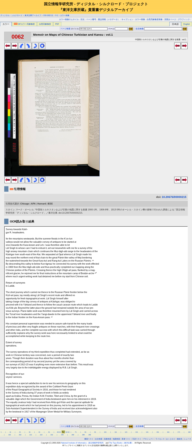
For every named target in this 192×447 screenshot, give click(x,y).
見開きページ (170, 19)
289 (83, 435)
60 (58, 432)
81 (85, 432)
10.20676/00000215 (174, 196)
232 (51, 435)
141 (147, 432)
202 (20, 435)
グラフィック (184, 19)
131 (136, 432)
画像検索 (107, 439)
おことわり (170, 439)
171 (179, 432)
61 (60, 432)
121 (126, 432)
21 (20, 432)
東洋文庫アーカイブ (33, 15)
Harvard (41, 204)
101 (105, 432)
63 (66, 432)
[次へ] (14, 48)
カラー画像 (64, 15)
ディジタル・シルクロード (11, 15)
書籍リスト (88, 439)
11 (10, 432)
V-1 (56, 15)
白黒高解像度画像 (154, 19)
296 (89, 435)
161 (168, 432)
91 (95, 432)
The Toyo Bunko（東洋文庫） (121, 443)
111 (116, 432)
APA (33, 204)
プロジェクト (148, 439)
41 (39, 432)
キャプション (127, 19)
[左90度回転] (21, 48)
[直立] (42, 48)
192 (9, 435)
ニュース (187, 439)
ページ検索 (65, 29)
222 (41, 435)
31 (30, 432)
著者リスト (126, 439)
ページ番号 (91, 19)
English (186, 24)
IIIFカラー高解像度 (26, 24)
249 (62, 435)
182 (189, 432)
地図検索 (116, 439)
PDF (57, 24)
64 (68, 432)
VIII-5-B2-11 (48, 15)
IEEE (50, 204)
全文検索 (140, 29)
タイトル (75, 29)
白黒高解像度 (45, 24)
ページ (111, 29)
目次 (82, 19)
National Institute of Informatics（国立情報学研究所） (83, 443)
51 (49, 432)
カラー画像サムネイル (69, 19)
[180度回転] (35, 48)
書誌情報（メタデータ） (109, 19)
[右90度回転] (28, 48)
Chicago (24, 204)
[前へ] (7, 48)
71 (76, 432)
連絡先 (179, 439)
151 (157, 432)
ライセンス (160, 439)
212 (30, 435)
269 (73, 435)
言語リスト (136, 439)
